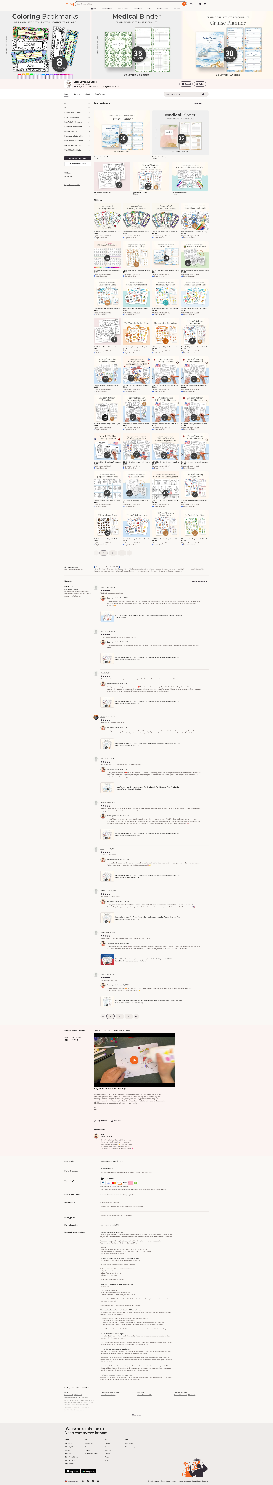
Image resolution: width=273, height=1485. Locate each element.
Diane (102, 974)
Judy (102, 802)
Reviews (77, 94)
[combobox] (128, 3)
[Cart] (204, 3)
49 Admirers (68, 176)
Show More (136, 1415)
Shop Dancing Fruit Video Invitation (76, 1397)
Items (66, 94)
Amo (108, 598)
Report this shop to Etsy (72, 185)
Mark (102, 932)
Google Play (88, 1471)
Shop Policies (100, 94)
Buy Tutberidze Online (108, 1395)
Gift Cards (176, 9)
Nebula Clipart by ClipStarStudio (184, 1395)
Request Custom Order (79, 158)
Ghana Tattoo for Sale (144, 1395)
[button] (186, 84)
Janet (102, 849)
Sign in (192, 4)
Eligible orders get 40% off (102, 236)
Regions (205, 1481)
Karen (102, 631)
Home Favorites (122, 9)
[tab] (77, 103)
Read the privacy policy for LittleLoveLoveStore (116, 1215)
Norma (102, 717)
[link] (96, 553)
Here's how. (148, 1172)
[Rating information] (75, 87)
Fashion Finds (137, 9)
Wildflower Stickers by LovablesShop (76, 1407)
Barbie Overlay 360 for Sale (73, 1395)
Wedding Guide (162, 9)
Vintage (149, 9)
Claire (102, 587)
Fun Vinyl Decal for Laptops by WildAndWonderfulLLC (74, 1411)
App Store (72, 1471)
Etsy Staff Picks (107, 9)
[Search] (184, 3)
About (87, 94)
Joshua (102, 891)
